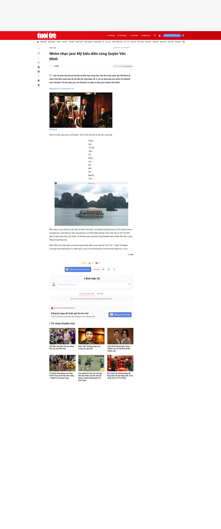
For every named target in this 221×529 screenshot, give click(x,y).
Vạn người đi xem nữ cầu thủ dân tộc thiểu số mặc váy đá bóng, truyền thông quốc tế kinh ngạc (90, 376)
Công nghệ (98, 42)
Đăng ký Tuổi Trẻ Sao (172, 35)
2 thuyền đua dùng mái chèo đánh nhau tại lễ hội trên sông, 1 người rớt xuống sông (61, 375)
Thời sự (64, 42)
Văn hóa (127, 42)
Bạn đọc (178, 42)
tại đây (124, 249)
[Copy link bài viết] (109, 269)
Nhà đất (155, 42)
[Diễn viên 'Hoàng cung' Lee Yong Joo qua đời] (91, 336)
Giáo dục (148, 42)
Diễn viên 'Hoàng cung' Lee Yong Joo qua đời (89, 347)
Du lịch (108, 42)
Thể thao (140, 42)
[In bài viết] (39, 85)
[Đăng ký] (120, 314)
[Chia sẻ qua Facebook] (103, 269)
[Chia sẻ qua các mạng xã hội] (114, 269)
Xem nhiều (51, 42)
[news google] (122, 66)
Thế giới (71, 42)
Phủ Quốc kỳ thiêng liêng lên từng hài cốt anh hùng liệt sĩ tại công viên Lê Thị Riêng (120, 375)
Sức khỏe (163, 42)
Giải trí (133, 42)
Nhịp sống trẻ (117, 42)
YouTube (123, 35)
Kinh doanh (88, 42)
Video (59, 42)
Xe (103, 42)
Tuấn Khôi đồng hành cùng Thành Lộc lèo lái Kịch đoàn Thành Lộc (118, 348)
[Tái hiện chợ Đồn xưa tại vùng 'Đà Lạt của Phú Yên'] (62, 336)
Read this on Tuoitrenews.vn (61, 89)
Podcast (112, 35)
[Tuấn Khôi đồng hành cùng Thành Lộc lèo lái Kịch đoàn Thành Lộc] (120, 336)
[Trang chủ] (38, 42)
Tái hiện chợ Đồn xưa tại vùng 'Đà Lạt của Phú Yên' (61, 347)
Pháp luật (79, 42)
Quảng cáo (146, 35)
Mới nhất (43, 42)
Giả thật (171, 42)
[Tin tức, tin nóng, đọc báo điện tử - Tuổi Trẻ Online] (46, 35)
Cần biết (135, 35)
